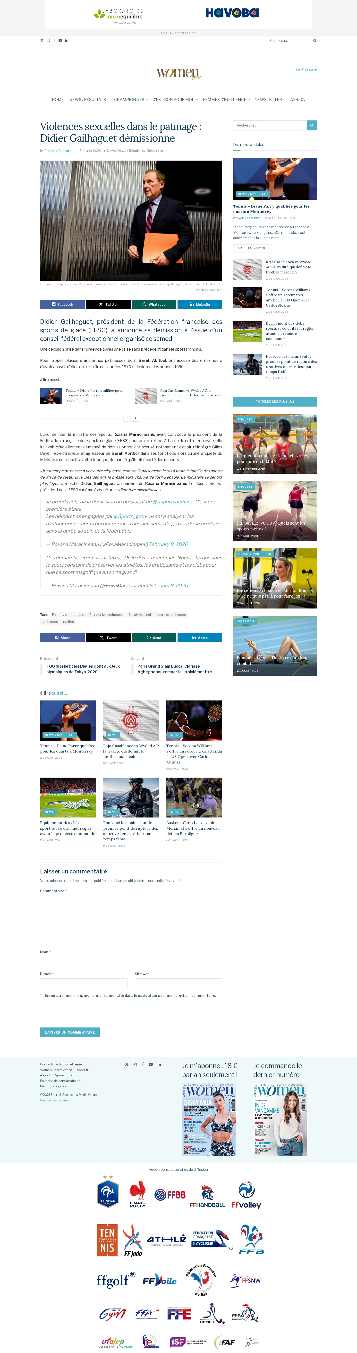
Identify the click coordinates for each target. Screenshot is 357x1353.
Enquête (245, 419)
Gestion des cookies (54, 1100)
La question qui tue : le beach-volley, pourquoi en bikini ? (273, 458)
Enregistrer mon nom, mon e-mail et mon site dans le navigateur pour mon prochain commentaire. (130, 995)
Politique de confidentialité (60, 1081)
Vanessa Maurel (249, 218)
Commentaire (54, 891)
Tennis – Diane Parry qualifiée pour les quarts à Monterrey (94, 393)
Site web (142, 974)
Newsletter (268, 99)
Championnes (129, 99)
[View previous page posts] (127, 418)
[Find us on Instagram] (48, 40)
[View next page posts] (135, 418)
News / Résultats (87, 99)
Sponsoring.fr (65, 1075)
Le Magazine (306, 69)
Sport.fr (82, 1070)
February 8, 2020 (168, 544)
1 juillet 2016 (248, 670)
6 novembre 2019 (252, 468)
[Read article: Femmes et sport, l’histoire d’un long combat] (275, 646)
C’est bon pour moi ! (174, 99)
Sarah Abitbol (139, 615)
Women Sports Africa (56, 1070)
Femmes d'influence (255, 554)
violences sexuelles (58, 622)
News (111, 151)
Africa (297, 99)
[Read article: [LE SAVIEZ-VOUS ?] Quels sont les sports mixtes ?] (275, 511)
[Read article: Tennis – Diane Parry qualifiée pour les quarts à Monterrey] (51, 396)
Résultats (155, 151)
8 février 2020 (90, 151)
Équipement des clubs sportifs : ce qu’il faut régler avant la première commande (67, 828)
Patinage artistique (68, 615)
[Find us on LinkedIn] (66, 40)
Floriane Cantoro (57, 151)
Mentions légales (53, 1086)
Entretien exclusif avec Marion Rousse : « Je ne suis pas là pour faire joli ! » (275, 593)
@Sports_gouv (130, 516)
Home (58, 99)
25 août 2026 (115, 845)
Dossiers (246, 621)
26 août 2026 (78, 401)
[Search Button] (314, 40)
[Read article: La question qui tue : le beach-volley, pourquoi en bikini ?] (275, 444)
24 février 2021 (250, 603)
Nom (45, 952)
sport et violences (171, 615)
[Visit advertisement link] (178, 14)
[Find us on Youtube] (60, 40)
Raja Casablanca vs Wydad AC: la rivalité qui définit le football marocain (191, 393)
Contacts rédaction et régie (61, 1064)
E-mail (47, 974)
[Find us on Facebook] (54, 40)
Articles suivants (255, 248)
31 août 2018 (248, 536)
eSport (45, 1075)
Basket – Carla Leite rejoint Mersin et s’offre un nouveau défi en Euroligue (193, 828)
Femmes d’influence (224, 99)
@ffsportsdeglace (173, 502)
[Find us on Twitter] (41, 40)
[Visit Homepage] (178, 69)
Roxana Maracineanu (106, 615)
